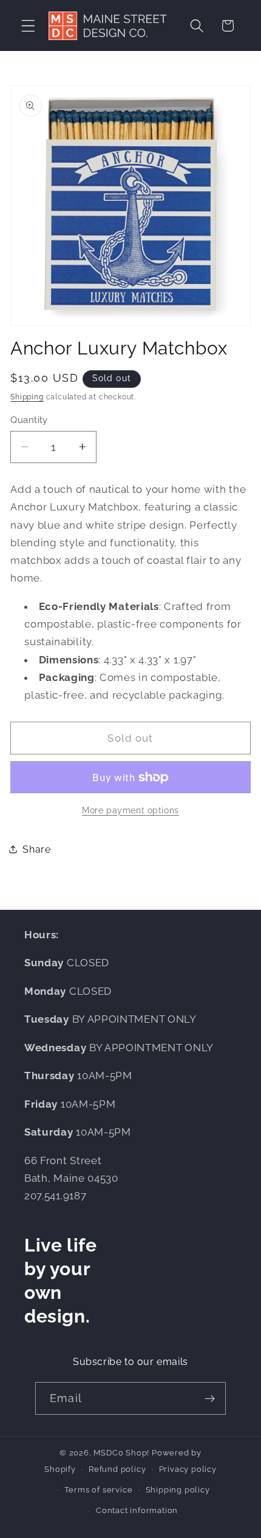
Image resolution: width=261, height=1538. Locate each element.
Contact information (137, 1510)
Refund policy (117, 1469)
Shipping (26, 397)
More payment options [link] (130, 810)
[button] (28, 25)
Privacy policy (188, 1469)
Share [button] (36, 849)
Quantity (29, 420)
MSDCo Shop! (121, 1452)
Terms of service (98, 1489)
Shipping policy (178, 1489)
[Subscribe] (209, 1398)
